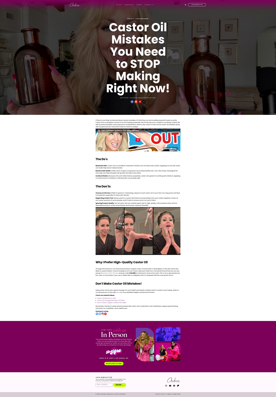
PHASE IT (149, 4)
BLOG (119, 4)
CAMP (139, 4)
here (118, 292)
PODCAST (129, 4)
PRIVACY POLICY (161, 394)
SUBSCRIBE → (120, 385)
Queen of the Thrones (110, 273)
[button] (132, 101)
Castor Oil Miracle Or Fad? (106, 298)
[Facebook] (97, 314)
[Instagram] (102, 314)
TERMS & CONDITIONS (173, 394)
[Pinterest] (105, 314)
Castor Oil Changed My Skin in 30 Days (111, 300)
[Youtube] (170, 385)
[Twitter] (100, 314)
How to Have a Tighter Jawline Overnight (111, 303)
